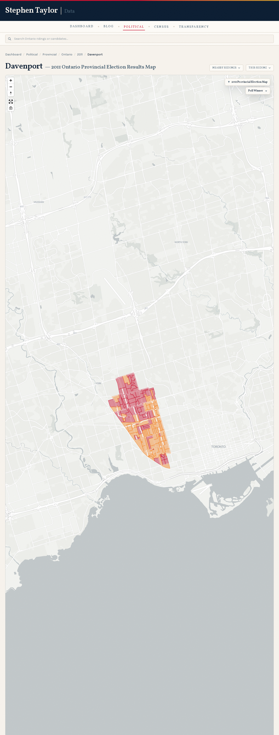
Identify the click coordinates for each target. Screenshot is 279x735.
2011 (80, 54)
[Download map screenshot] (11, 108)
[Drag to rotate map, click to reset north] (11, 93)
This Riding (258, 68)
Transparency (194, 27)
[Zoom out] (11, 87)
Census (161, 27)
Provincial (50, 54)
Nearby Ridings (224, 68)
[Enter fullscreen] (11, 101)
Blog (109, 26)
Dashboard (82, 26)
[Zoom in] (11, 80)
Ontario (66, 54)
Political (134, 27)
